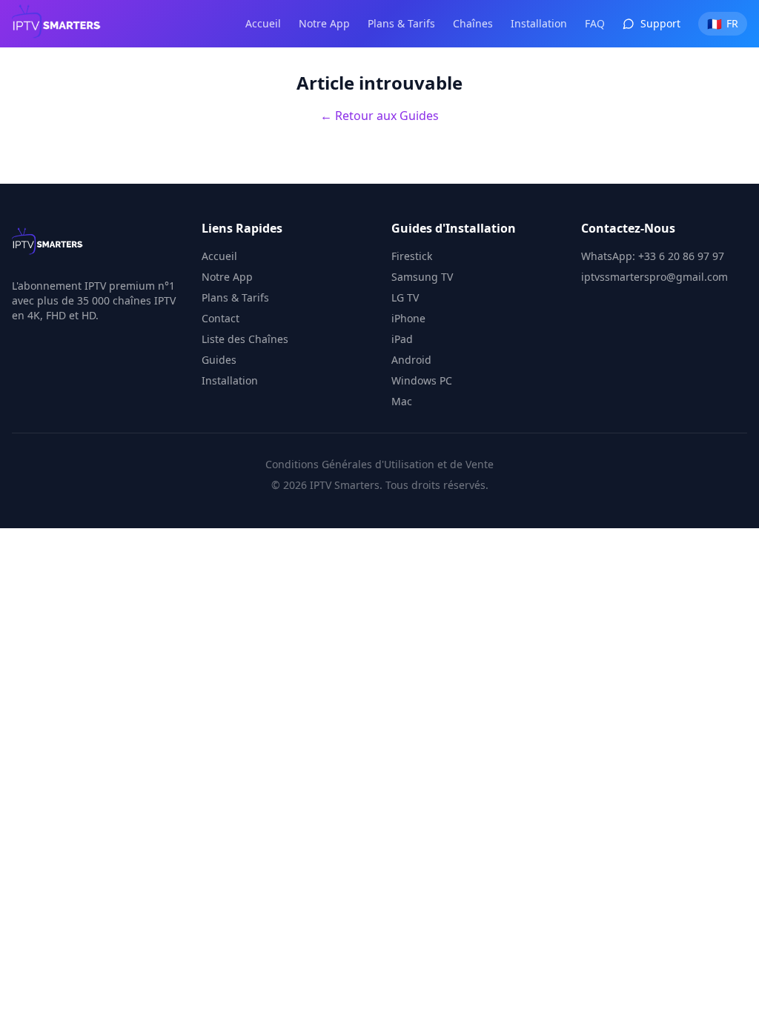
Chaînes (473, 23)
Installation (539, 23)
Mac (401, 401)
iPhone (408, 318)
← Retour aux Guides (379, 115)
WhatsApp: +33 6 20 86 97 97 (652, 256)
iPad (402, 339)
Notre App (324, 23)
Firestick (411, 256)
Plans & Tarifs (401, 23)
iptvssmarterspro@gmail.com (654, 277)
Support (660, 23)
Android (411, 360)
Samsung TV (422, 277)
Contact (220, 318)
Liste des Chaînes (245, 339)
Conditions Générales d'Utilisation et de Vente (379, 464)
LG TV (405, 297)
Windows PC (421, 380)
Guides (219, 360)
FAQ (595, 23)
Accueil (263, 23)
